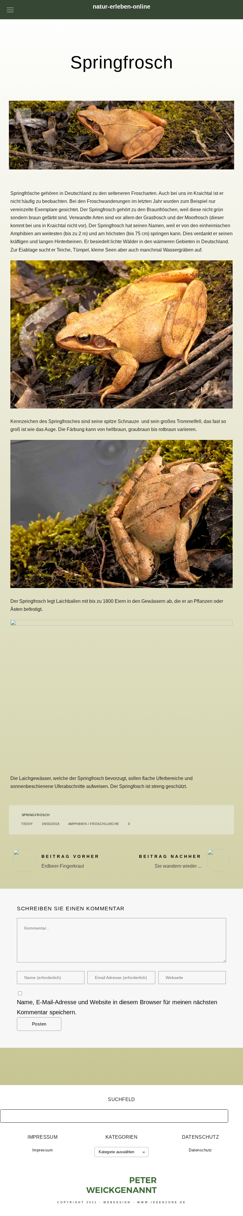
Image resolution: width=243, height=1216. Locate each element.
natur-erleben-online (121, 6)
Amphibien (77, 824)
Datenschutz (200, 1150)
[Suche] (219, 1114)
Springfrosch (36, 815)
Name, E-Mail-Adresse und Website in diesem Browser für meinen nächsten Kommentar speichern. (117, 1007)
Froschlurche (104, 824)
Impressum (42, 1150)
